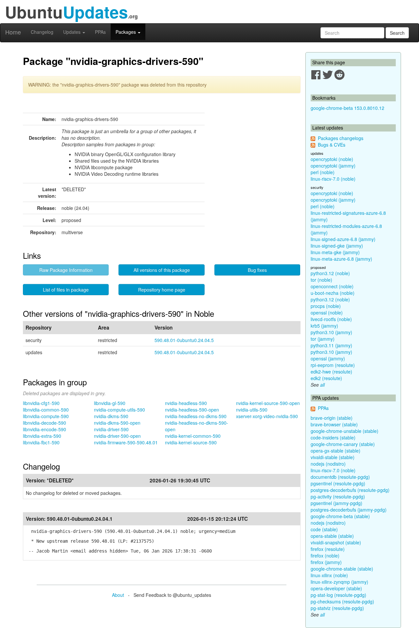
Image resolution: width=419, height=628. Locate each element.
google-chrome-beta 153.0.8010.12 (347, 108)
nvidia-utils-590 (251, 409)
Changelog (42, 32)
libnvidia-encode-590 (44, 429)
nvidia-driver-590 (111, 429)
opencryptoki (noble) (332, 159)
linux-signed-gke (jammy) (337, 245)
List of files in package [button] (66, 289)
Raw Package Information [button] (66, 270)
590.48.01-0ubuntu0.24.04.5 (184, 340)
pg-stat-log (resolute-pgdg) (338, 595)
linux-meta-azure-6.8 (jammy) (341, 258)
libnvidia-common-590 (46, 409)
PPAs (100, 32)
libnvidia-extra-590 (42, 436)
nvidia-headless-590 (186, 403)
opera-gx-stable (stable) (335, 450)
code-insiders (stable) (333, 437)
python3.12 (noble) (330, 273)
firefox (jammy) (326, 562)
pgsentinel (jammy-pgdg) (336, 503)
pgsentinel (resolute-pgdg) (338, 483)
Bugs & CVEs (331, 144)
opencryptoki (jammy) (333, 165)
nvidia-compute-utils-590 (119, 409)
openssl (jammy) (328, 358)
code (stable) (324, 529)
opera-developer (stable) (336, 588)
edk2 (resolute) (326, 378)
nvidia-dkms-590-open (117, 422)
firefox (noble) (325, 555)
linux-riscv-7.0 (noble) (333, 178)
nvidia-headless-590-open (192, 409)
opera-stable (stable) (332, 536)
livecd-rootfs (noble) (331, 319)
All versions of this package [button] (162, 270)
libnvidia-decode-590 (44, 422)
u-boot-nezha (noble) (333, 293)
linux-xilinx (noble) (329, 575)
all (322, 384)
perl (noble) (323, 172)
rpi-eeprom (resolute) (333, 365)
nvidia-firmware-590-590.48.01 (126, 442)
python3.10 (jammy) (331, 332)
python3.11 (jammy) (331, 345)
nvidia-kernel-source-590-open (268, 403)
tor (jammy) (323, 338)
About (118, 595)
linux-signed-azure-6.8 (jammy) (343, 239)
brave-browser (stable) (334, 424)
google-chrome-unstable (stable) (344, 431)
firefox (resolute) (328, 549)
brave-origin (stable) (332, 418)
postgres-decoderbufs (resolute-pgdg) (350, 490)
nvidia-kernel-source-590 (191, 442)
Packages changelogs (340, 138)
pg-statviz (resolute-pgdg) (337, 608)
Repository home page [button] (161, 289)
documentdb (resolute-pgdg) (340, 477)
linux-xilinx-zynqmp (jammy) (339, 581)
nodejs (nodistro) (328, 463)
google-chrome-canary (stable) (343, 444)
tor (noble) (321, 279)
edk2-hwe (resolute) (331, 371)
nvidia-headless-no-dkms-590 (196, 416)
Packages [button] (126, 32)
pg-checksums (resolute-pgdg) (342, 601)
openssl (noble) (327, 312)
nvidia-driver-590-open (117, 436)
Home (13, 32)
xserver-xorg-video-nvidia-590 (267, 416)
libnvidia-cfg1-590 (41, 403)
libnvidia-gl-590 (109, 403)
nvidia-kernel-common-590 (193, 436)
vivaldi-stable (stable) (333, 457)
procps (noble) (326, 306)
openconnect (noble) (332, 286)
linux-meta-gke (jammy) (335, 252)
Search (397, 33)
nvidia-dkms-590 (111, 416)
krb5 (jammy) (324, 325)
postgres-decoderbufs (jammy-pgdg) (349, 509)
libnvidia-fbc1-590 (41, 442)
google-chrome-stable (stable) (342, 568)
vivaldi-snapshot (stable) (336, 542)
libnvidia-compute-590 (46, 416)
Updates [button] (72, 32)
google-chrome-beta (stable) (340, 516)
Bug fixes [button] (257, 270)
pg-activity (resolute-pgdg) (338, 496)
